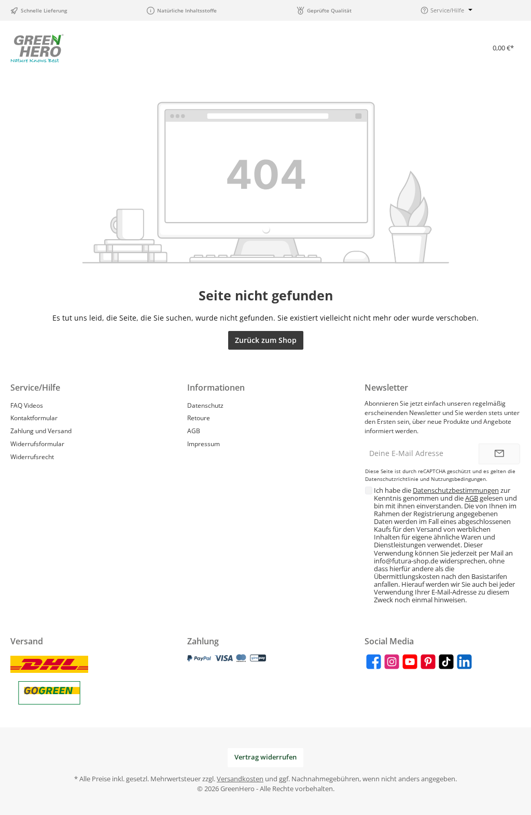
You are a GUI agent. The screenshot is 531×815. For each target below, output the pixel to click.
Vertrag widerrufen (265, 757)
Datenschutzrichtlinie (391, 479)
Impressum (203, 443)
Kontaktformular (34, 417)
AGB (193, 430)
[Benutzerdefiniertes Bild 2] (49, 693)
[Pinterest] (428, 662)
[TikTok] (446, 662)
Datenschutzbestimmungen (456, 490)
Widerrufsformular (37, 443)
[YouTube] (410, 662)
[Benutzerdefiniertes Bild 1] (49, 664)
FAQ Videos (26, 405)
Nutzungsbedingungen (458, 479)
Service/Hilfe (35, 387)
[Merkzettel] (429, 48)
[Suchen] (402, 48)
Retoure (198, 417)
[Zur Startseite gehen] (37, 48)
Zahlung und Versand (41, 430)
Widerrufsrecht (32, 456)
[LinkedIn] (464, 662)
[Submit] (499, 454)
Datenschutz (205, 405)
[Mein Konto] (456, 48)
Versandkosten (240, 779)
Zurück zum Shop (266, 340)
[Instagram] (392, 662)
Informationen (216, 387)
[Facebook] (374, 662)
